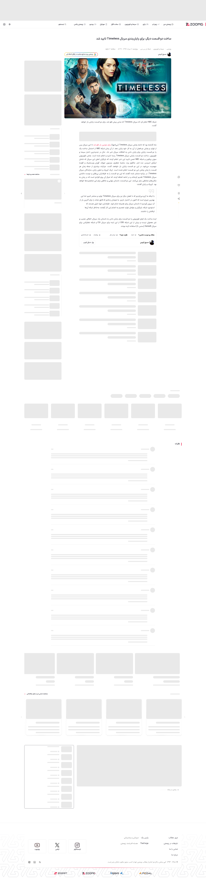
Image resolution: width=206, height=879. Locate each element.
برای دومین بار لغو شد (102, 144)
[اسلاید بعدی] (21, 193)
